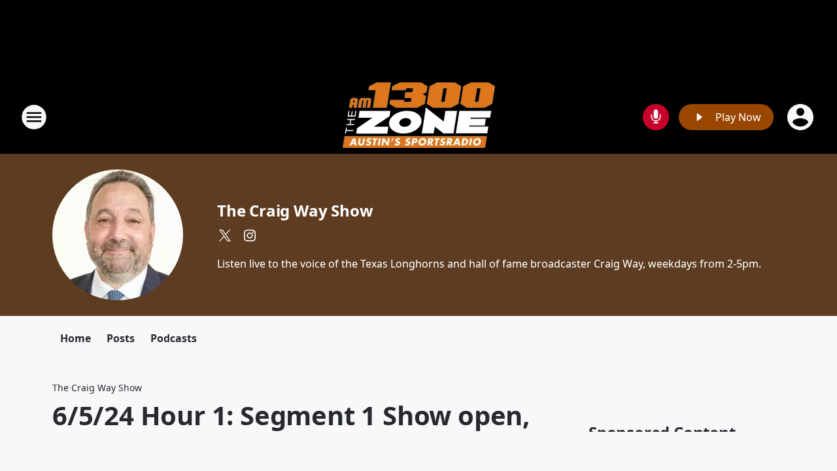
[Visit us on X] (225, 235)
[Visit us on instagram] (250, 235)
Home (75, 338)
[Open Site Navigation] (34, 117)
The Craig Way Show (295, 210)
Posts (121, 338)
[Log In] (801, 117)
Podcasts (173, 338)
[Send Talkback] (656, 117)
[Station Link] (419, 116)
